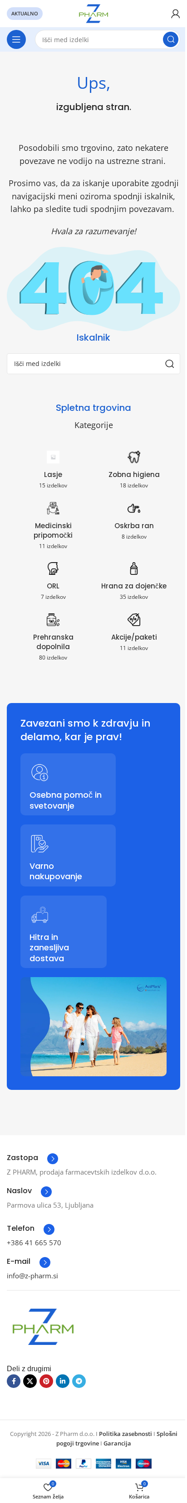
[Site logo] (93, 13)
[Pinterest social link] (46, 1381)
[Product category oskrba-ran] (134, 523)
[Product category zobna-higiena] (134, 472)
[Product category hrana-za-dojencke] (134, 583)
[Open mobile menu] (16, 39)
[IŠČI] (170, 39)
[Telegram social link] (79, 1381)
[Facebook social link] (13, 1381)
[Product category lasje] (53, 472)
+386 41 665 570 (34, 1242)
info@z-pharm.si (32, 1275)
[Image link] (43, 1326)
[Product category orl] (53, 583)
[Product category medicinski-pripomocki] (53, 528)
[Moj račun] (176, 14)
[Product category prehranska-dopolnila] (53, 640)
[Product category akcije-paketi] (134, 635)
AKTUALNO (24, 13)
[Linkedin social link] (62, 1381)
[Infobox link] (32, 1158)
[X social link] (30, 1381)
